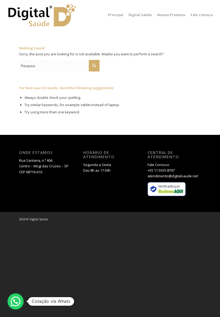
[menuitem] (115, 15)
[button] (16, 301)
